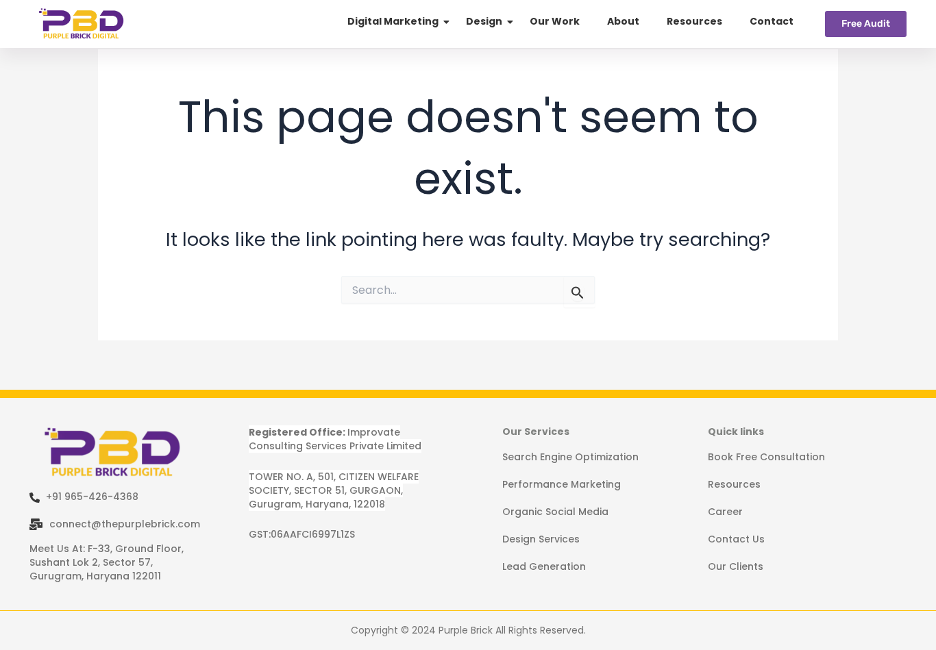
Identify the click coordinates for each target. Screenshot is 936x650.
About (623, 21)
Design (484, 21)
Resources (694, 21)
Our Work (555, 21)
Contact (771, 21)
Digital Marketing (393, 21)
